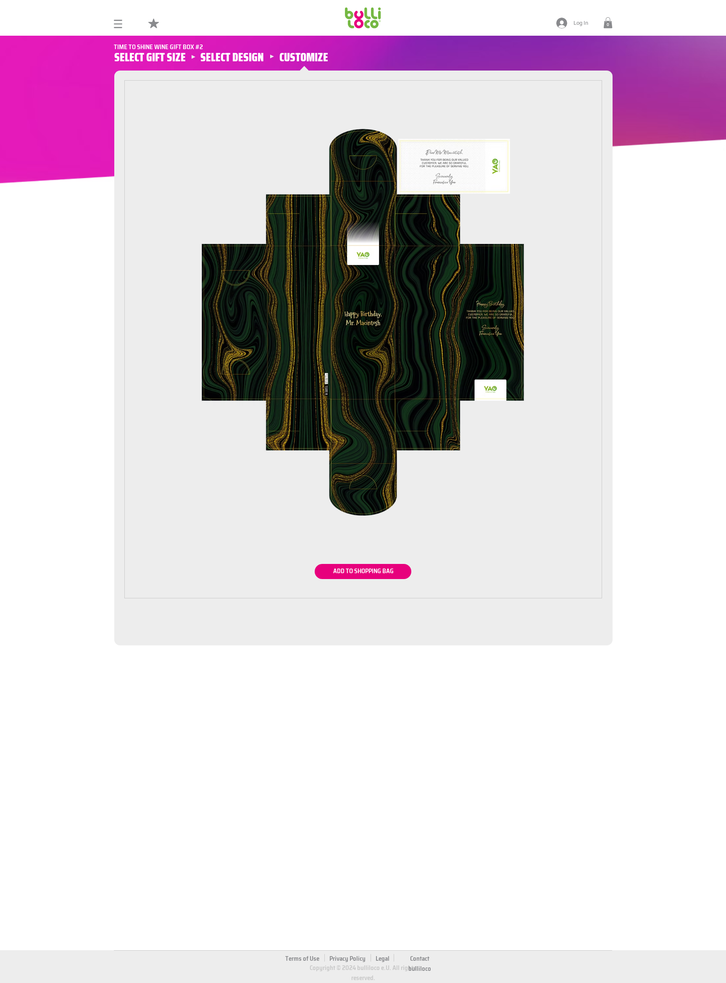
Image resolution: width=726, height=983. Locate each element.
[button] (608, 22)
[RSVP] (363, 571)
